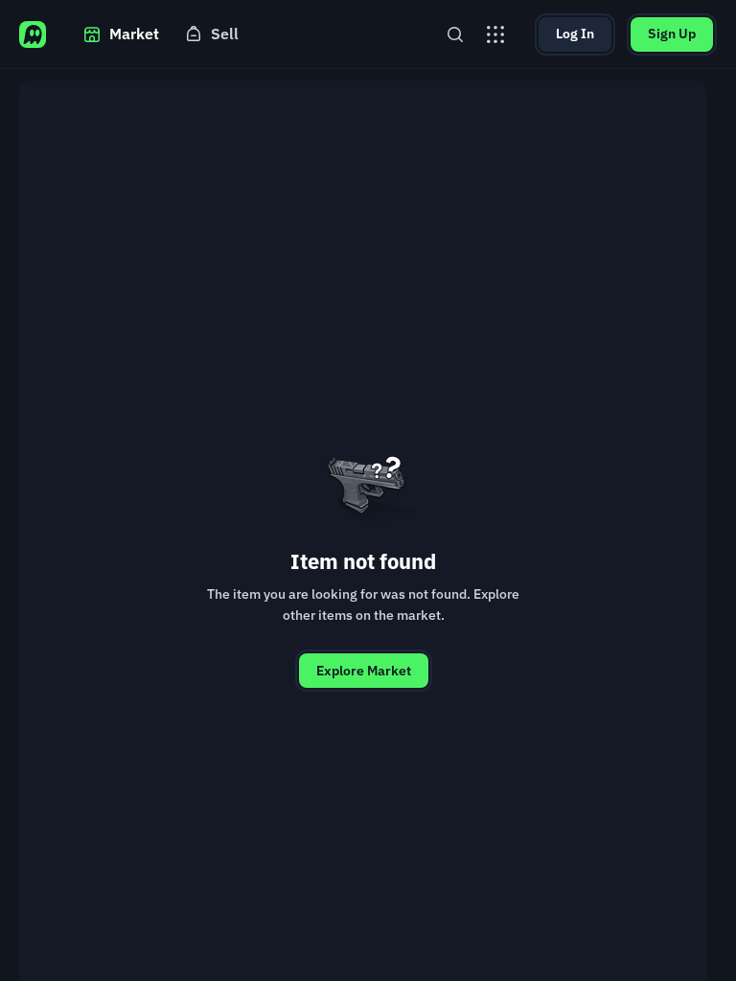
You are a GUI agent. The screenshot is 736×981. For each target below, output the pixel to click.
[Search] (455, 34)
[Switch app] (495, 34)
